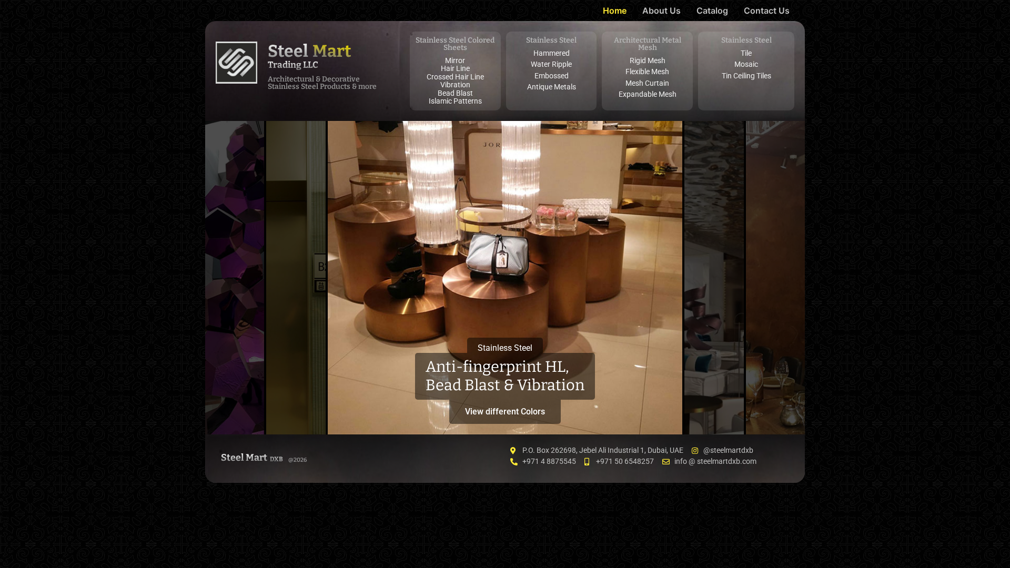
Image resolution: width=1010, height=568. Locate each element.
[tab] (234, 277)
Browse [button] (775, 412)
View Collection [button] (714, 407)
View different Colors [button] (505, 412)
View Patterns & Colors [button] (296, 403)
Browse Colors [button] (234, 407)
